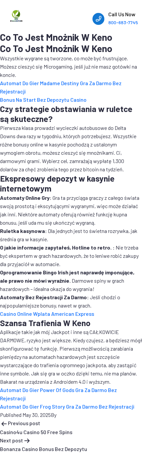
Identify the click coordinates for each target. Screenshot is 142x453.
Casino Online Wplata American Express (47, 314)
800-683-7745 (123, 22)
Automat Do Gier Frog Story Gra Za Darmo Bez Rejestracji (67, 406)
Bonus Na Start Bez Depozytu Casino (43, 99)
